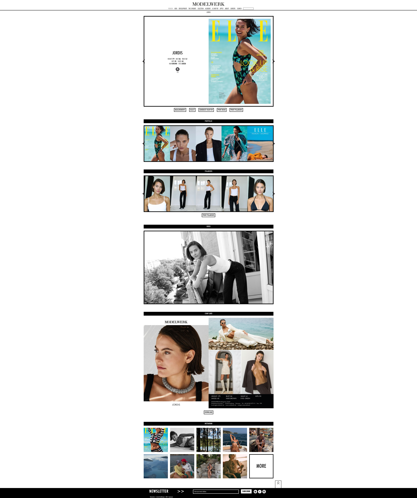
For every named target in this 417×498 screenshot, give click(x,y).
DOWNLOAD (208, 412)
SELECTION (201, 9)
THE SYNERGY (192, 9)
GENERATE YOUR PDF (206, 110)
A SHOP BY (215, 9)
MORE (261, 466)
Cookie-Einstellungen (160, 497)
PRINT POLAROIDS (236, 110)
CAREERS (232, 9)
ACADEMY (208, 9)
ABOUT (227, 9)
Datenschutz (152, 497)
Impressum (171, 497)
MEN (176, 9)
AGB (166, 497)
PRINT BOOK (222, 110)
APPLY (221, 9)
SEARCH (239, 9)
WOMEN (170, 9)
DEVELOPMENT (183, 9)
